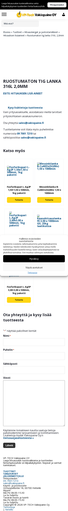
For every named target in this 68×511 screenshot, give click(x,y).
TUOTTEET (9, 471)
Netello (9, 509)
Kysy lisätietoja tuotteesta (25, 107)
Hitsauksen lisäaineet (14, 35)
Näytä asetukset (34, 267)
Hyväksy (34, 258)
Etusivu (6, 32)
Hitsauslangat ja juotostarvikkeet (41, 32)
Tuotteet (17, 32)
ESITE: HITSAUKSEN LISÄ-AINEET (23, 93)
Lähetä (9, 445)
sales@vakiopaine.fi (31, 123)
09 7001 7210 (24, 133)
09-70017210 (10, 480)
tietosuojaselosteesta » (18, 438)
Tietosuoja (32, 272)
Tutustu (19, 200)
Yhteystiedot (57, 4)
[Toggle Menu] (4, 14)
